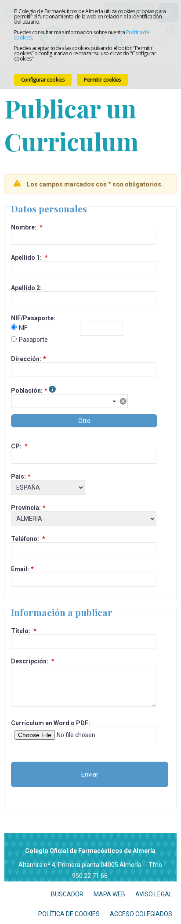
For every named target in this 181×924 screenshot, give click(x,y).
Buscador (67, 894)
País (17, 476)
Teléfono (24, 538)
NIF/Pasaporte (32, 318)
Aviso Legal (153, 894)
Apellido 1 (25, 257)
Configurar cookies (43, 79)
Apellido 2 (25, 287)
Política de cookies (69, 913)
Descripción (29, 661)
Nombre (23, 227)
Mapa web (109, 894)
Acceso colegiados (141, 913)
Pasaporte (33, 339)
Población (26, 390)
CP (15, 446)
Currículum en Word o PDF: (50, 723)
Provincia (25, 507)
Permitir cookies (102, 79)
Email (19, 569)
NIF (23, 327)
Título (20, 630)
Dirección (25, 358)
